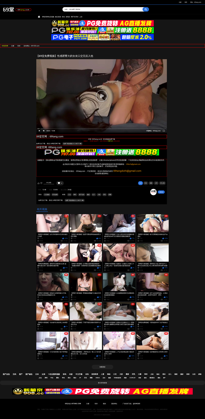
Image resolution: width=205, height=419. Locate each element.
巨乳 (104, 194)
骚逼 (175, 374)
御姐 (108, 374)
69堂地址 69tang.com (73, 403)
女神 (43, 374)
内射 (71, 374)
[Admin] (153, 192)
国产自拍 (81, 194)
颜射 (88, 194)
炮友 (158, 374)
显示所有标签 (102, 383)
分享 (156, 183)
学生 (63, 378)
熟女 (75, 378)
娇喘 (199, 374)
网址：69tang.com (195, 2)
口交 (69, 194)
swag (98, 378)
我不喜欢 (41, 183)
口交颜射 (47, 194)
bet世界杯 (74, 17)
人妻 (102, 374)
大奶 (99, 194)
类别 (63, 17)
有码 (64, 374)
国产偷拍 (29, 374)
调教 (91, 378)
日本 (37, 374)
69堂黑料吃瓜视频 (48, 17)
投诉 (145, 183)
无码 (14, 374)
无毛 (85, 378)
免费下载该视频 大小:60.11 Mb (72, 143)
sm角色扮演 (117, 378)
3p (80, 378)
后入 (93, 194)
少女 (40, 378)
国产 (21, 374)
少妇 (152, 374)
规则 (104, 403)
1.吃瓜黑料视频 (54, 374)
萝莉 (46, 378)
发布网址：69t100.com (31, 46)
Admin (161, 192)
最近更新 (58, 17)
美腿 (125, 378)
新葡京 (68, 17)
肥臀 (110, 194)
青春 (139, 378)
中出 (52, 378)
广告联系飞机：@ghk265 (131, 403)
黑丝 (164, 374)
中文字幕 (79, 374)
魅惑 (109, 378)
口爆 (139, 374)
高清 (187, 374)
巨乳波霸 (55, 194)
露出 (57, 378)
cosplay (132, 378)
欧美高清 (95, 374)
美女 (69, 378)
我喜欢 (38, 183)
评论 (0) (162, 183)
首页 (39, 17)
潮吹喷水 (152, 378)
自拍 (87, 374)
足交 (104, 378)
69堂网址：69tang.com (153, 131)
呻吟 (75, 194)
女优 (193, 374)
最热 (159, 378)
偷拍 (145, 378)
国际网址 (114, 403)
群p (164, 378)
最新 (127, 374)
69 (101, 415)
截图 (151, 183)
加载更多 (102, 367)
